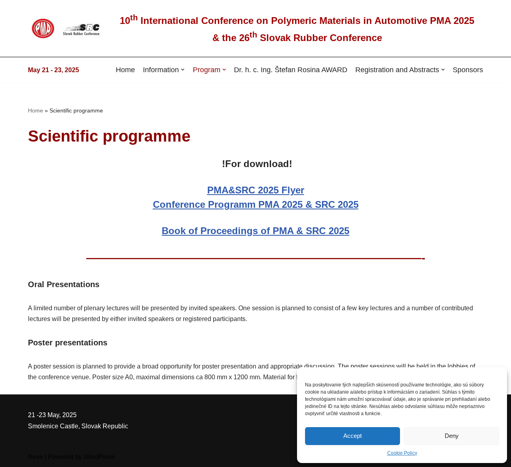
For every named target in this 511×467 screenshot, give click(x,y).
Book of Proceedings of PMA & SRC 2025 (255, 230)
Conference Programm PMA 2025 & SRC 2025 (255, 204)
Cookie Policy (402, 453)
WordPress (99, 456)
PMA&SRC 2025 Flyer (255, 190)
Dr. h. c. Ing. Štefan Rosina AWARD (290, 69)
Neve (35, 456)
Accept (352, 435)
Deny (452, 435)
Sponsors (468, 69)
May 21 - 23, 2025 (53, 70)
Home (125, 69)
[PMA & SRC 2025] (68, 28)
